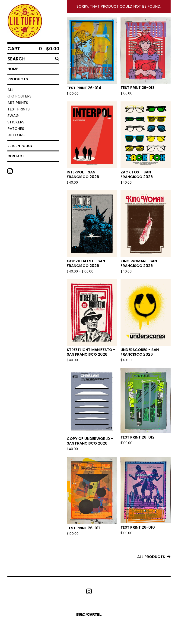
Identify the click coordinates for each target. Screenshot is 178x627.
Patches (15, 128)
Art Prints (17, 102)
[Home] (24, 21)
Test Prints (18, 109)
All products (151, 556)
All (10, 89)
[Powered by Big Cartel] (89, 614)
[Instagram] (10, 171)
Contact (15, 156)
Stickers (15, 122)
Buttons (16, 135)
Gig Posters (19, 96)
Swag (13, 115)
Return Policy (19, 146)
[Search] (57, 58)
